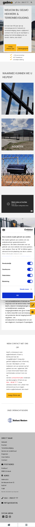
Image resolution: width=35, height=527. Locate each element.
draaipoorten (22, 320)
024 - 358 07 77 (23, 2)
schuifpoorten (10, 320)
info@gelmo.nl (11, 503)
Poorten (4, 445)
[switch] (30, 269)
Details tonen (24, 289)
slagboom (11, 322)
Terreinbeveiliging (7, 448)
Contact (4, 460)
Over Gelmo (5, 457)
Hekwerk (4, 442)
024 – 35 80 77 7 (12, 382)
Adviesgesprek (23, 49)
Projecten (4, 454)
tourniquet (19, 322)
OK (17, 295)
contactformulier (17, 378)
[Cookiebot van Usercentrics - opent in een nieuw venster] (25, 230)
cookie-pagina (25, 256)
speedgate (29, 322)
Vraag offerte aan (10, 48)
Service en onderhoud (8, 451)
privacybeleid (7, 256)
